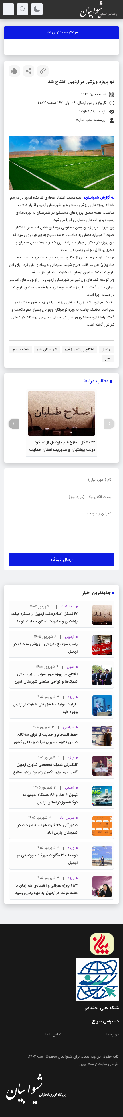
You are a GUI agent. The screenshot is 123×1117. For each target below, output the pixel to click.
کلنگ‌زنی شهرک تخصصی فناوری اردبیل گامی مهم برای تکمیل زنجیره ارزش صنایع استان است (45, 772)
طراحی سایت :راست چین (99, 1064)
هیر (108, 358)
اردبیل (106, 349)
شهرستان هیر (47, 349)
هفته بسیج (20, 349)
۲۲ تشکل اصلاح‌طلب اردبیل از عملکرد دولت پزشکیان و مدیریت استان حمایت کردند (62, 449)
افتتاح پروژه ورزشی (79, 349)
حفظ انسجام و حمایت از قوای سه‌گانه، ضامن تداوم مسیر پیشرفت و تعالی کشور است (46, 742)
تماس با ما (53, 1034)
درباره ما (112, 1034)
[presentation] (109, 424)
